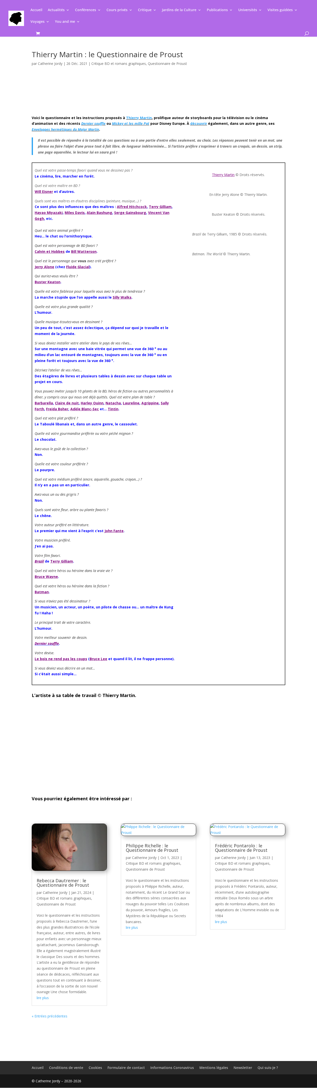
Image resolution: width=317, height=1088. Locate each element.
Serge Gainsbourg (130, 212)
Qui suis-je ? (268, 1067)
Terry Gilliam (160, 206)
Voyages (37, 22)
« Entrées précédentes (49, 1016)
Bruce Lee (98, 658)
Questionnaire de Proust (167, 63)
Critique (145, 10)
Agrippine (150, 403)
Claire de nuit (67, 403)
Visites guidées (280, 10)
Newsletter (243, 1067)
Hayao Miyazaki (49, 212)
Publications (217, 10)
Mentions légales (213, 1067)
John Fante (114, 530)
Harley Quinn (92, 403)
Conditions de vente (66, 1067)
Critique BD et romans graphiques (118, 63)
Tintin (113, 409)
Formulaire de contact (126, 1067)
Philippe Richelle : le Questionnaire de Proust (152, 848)
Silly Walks (122, 297)
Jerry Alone (44, 266)
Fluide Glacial (77, 266)
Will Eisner (44, 191)
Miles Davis (75, 212)
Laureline (131, 403)
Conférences (85, 10)
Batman (42, 592)
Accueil (36, 10)
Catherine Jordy (50, 63)
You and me (65, 22)
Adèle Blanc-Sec (84, 409)
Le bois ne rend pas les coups (61, 658)
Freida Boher (57, 409)
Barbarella (44, 403)
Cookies (95, 1067)
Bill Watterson (84, 251)
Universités (247, 10)
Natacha (113, 403)
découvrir (198, 123)
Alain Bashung (99, 212)
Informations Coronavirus (172, 1067)
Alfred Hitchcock (132, 206)
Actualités (56, 10)
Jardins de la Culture (179, 10)
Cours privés (117, 10)
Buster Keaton (47, 282)
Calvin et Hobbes (50, 251)
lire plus (43, 997)
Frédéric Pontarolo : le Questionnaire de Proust (241, 848)
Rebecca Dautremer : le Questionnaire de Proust (63, 883)
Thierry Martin (139, 117)
